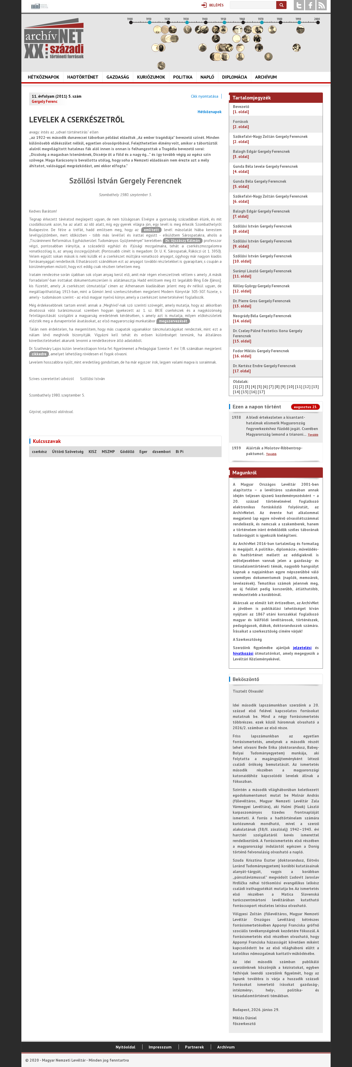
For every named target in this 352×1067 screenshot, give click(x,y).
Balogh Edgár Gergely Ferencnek (261, 154)
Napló (207, 77)
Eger (143, 451)
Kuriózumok (151, 77)
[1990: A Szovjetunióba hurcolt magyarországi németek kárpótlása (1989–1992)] (300, 32)
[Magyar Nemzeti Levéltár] (39, 9)
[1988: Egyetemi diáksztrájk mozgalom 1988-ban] (296, 50)
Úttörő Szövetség (67, 451)
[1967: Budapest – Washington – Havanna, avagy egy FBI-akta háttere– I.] (257, 41)
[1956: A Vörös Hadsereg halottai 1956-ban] (236, 41)
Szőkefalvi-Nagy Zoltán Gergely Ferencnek (270, 139)
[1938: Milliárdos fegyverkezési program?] (202, 50)
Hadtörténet (82, 77)
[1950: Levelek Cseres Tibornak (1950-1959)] (225, 59)
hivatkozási (243, 653)
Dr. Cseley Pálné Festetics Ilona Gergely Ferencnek (267, 335)
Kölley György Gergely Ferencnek (261, 288)
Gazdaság (117, 77)
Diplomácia (234, 77)
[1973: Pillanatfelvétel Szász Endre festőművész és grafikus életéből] (268, 59)
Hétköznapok (43, 77)
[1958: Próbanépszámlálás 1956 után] (240, 59)
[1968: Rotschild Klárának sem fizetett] (259, 32)
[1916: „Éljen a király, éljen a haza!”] (161, 68)
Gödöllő (127, 451)
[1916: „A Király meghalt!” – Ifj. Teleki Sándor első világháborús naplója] (161, 50)
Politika (182, 77)
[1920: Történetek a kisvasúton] (169, 41)
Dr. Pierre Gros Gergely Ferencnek (262, 303)
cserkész (39, 451)
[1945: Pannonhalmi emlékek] (216, 41)
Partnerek (194, 1046)
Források (241, 124)
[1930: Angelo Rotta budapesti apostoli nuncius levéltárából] (187, 32)
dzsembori (161, 451)
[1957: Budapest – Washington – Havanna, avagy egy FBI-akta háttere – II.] (238, 32)
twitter (299, 5)
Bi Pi (179, 451)
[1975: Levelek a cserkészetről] (272, 32)
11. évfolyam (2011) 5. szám (56, 96)
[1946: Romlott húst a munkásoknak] (218, 59)
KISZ (93, 451)
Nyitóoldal (125, 1046)
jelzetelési (302, 647)
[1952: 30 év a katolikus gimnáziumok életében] (229, 50)
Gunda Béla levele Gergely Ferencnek (265, 169)
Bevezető (241, 109)
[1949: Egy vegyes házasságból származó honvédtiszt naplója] (223, 32)
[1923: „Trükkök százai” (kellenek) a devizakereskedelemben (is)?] (174, 41)
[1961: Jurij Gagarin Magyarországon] (246, 41)
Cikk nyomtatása (204, 96)
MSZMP (108, 451)
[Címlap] (54, 38)
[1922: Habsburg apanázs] (173, 32)
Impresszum (160, 1046)
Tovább (313, 434)
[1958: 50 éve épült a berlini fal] (240, 50)
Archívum (266, 77)
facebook (310, 5)
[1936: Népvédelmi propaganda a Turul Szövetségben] (199, 32)
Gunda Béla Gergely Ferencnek (259, 184)
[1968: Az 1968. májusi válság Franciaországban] (259, 50)
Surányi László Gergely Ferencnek (262, 273)
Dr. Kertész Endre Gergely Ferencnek (264, 368)
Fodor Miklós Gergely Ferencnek (261, 353)
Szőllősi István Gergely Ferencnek (262, 229)
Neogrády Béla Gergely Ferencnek (262, 318)
